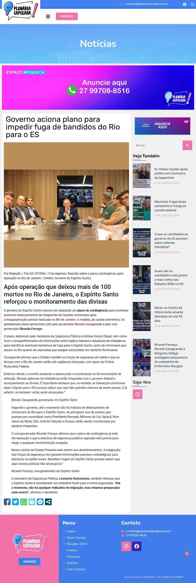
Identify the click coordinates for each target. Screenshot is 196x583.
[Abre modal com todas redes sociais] (48, 501)
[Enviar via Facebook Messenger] (40, 501)
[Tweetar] (15, 501)
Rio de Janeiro (66, 319)
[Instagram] (192, 4)
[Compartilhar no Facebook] (7, 501)
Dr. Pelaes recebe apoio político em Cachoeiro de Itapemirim (171, 173)
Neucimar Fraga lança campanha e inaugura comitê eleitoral (170, 206)
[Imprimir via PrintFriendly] (32, 501)
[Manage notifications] (187, 553)
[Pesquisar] (187, 145)
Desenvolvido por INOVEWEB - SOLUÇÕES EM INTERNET (154, 577)
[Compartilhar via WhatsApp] (23, 501)
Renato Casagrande (88, 324)
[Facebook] (184, 4)
